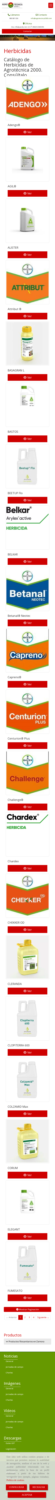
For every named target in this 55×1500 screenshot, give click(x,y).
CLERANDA (15, 984)
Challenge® (15, 800)
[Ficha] (27, 98)
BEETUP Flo (15, 493)
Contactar (27, 31)
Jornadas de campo (14, 1367)
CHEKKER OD (16, 922)
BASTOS (13, 431)
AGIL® (12, 186)
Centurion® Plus (19, 738)
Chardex (13, 861)
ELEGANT (14, 1229)
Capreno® (14, 677)
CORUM (13, 1168)
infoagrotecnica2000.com (41, 18)
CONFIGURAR (16, 1487)
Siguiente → (43, 1317)
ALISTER (13, 247)
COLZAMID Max (18, 1106)
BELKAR (13, 554)
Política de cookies (15, 1480)
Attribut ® (14, 309)
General (9, 1361)
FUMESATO (15, 1291)
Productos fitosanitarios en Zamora (26, 1341)
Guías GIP (10, 1443)
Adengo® (14, 125)
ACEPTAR (27, 1495)
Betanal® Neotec (19, 616)
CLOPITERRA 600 (19, 1045)
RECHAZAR (38, 1487)
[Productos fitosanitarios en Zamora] (7, 1341)
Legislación (11, 1449)
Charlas (9, 1372)
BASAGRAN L (16, 370)
